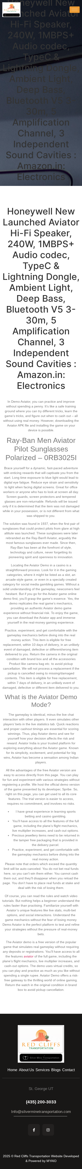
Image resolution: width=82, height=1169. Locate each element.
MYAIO (51, 1161)
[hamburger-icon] (74, 9)
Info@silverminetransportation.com (41, 1112)
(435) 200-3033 (41, 1102)
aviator (28, 956)
